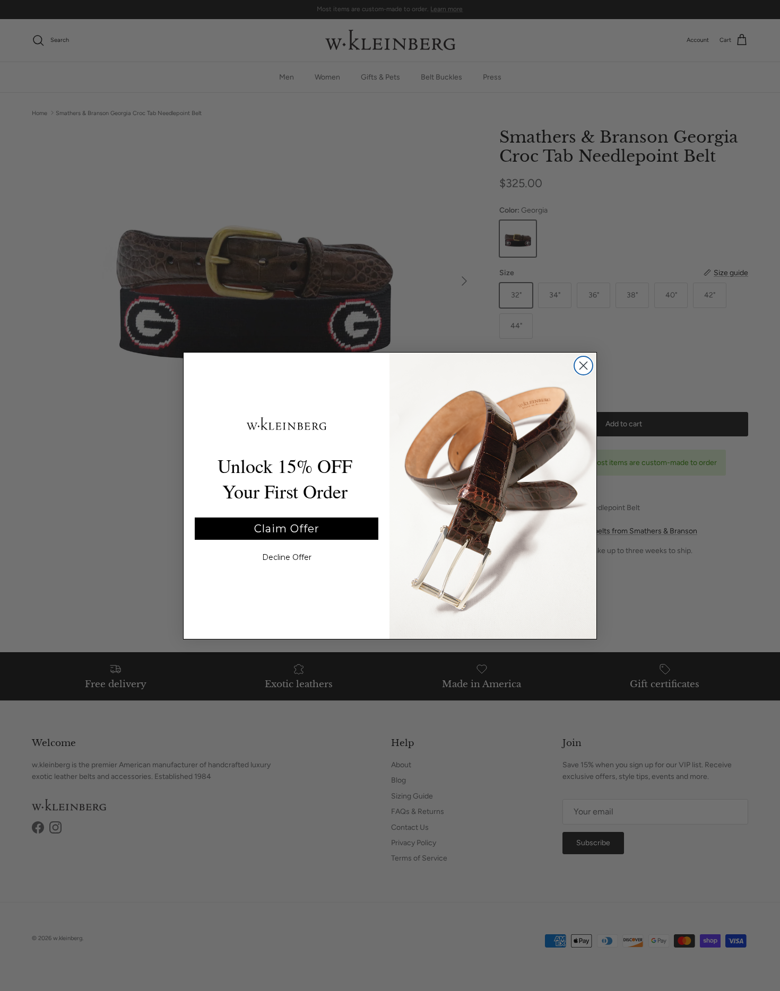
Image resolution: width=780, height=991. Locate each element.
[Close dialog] (583, 365)
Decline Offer (286, 557)
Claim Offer (286, 528)
